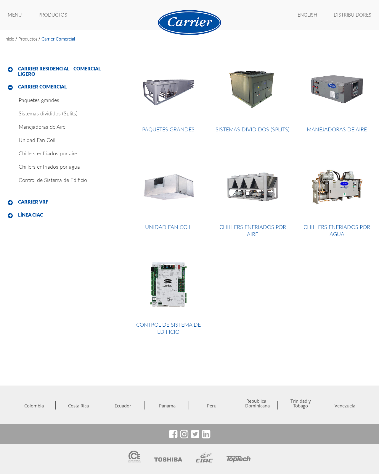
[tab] (63, 71)
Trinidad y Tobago (300, 403)
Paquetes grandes (39, 100)
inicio (9, 38)
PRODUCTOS (52, 15)
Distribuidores (352, 15)
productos (27, 38)
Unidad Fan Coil (37, 140)
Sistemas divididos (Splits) (48, 113)
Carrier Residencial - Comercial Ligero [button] (59, 71)
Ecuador (123, 405)
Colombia (34, 405)
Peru (211, 405)
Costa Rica (78, 405)
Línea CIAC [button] (30, 214)
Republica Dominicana (256, 403)
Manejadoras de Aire (42, 127)
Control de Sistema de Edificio (53, 180)
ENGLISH (307, 15)
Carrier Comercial (58, 38)
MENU (15, 15)
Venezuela (345, 405)
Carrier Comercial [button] (42, 86)
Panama (167, 405)
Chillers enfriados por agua (49, 167)
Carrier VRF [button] (33, 201)
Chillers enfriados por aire (48, 153)
